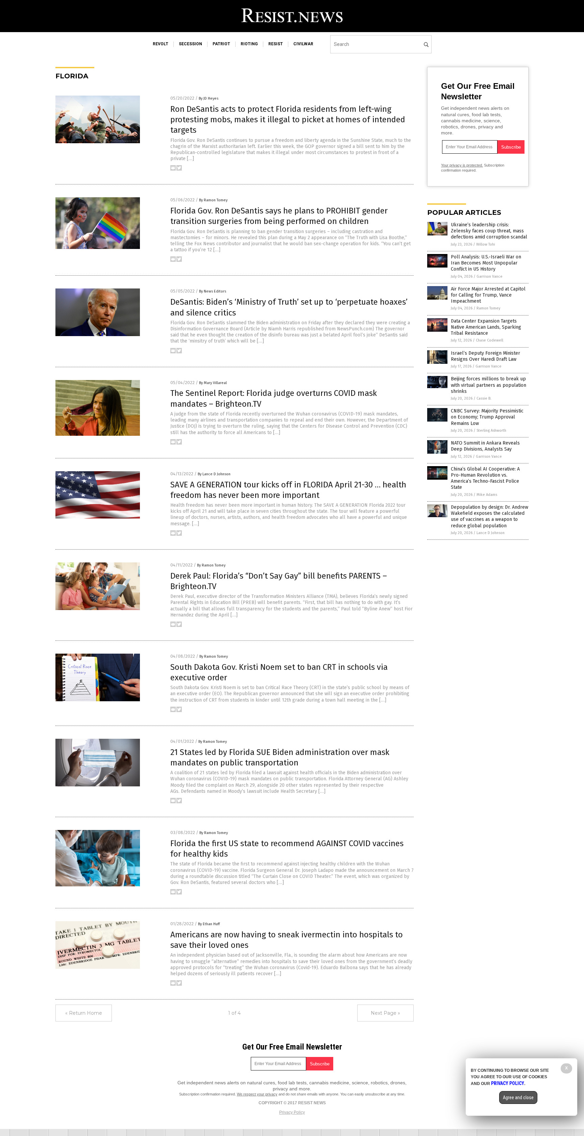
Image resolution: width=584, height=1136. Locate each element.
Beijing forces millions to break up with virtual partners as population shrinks (488, 385)
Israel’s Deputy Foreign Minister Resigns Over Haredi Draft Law (485, 356)
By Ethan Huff (209, 924)
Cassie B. (484, 398)
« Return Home (83, 1013)
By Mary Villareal (213, 383)
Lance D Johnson (491, 533)
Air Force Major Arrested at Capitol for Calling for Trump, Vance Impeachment (488, 295)
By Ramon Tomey (213, 200)
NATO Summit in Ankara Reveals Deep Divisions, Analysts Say (485, 446)
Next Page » (385, 1013)
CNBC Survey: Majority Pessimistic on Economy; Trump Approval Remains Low (487, 417)
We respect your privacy (257, 1094)
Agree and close (518, 1097)
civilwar (303, 44)
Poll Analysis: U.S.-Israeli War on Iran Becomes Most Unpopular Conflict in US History (486, 263)
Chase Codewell (489, 340)
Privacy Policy (292, 1112)
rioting (249, 44)
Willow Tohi (485, 244)
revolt (160, 44)
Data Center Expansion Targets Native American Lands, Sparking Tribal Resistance (486, 327)
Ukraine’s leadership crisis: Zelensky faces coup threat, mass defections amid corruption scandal (489, 231)
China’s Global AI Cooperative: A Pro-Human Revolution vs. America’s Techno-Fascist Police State (485, 478)
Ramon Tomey (488, 308)
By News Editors (212, 291)
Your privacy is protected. (462, 165)
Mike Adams (487, 495)
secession (190, 44)
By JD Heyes (208, 98)
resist (275, 44)
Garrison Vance (490, 276)
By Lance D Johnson (214, 474)
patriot (221, 44)
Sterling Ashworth (491, 430)
